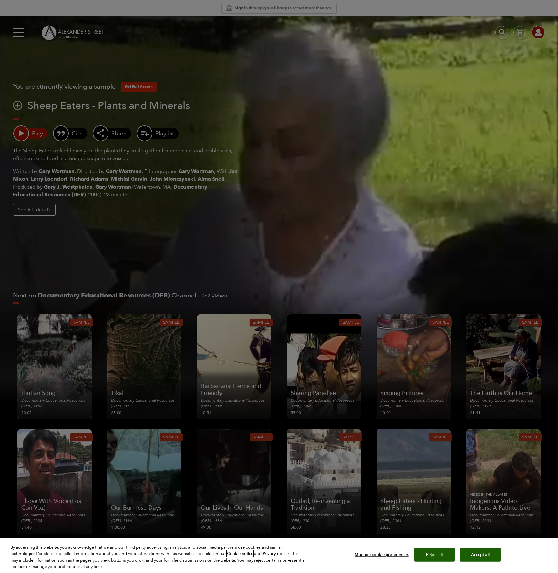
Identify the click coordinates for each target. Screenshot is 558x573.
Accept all (480, 554)
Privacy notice (276, 554)
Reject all (434, 554)
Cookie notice (240, 554)
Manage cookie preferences (381, 554)
